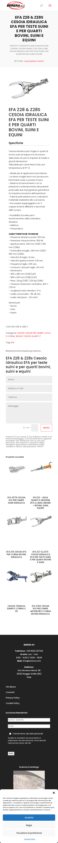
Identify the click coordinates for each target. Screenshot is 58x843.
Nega (29, 825)
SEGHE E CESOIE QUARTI (22, 48)
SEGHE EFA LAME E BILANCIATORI (34, 45)
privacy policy (18, 743)
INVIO (46, 427)
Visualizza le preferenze (29, 833)
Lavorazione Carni (33, 61)
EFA (12, 342)
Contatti (10, 692)
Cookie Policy (12, 703)
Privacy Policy (29, 839)
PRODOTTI (14, 45)
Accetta (29, 817)
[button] (53, 792)
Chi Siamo (11, 686)
